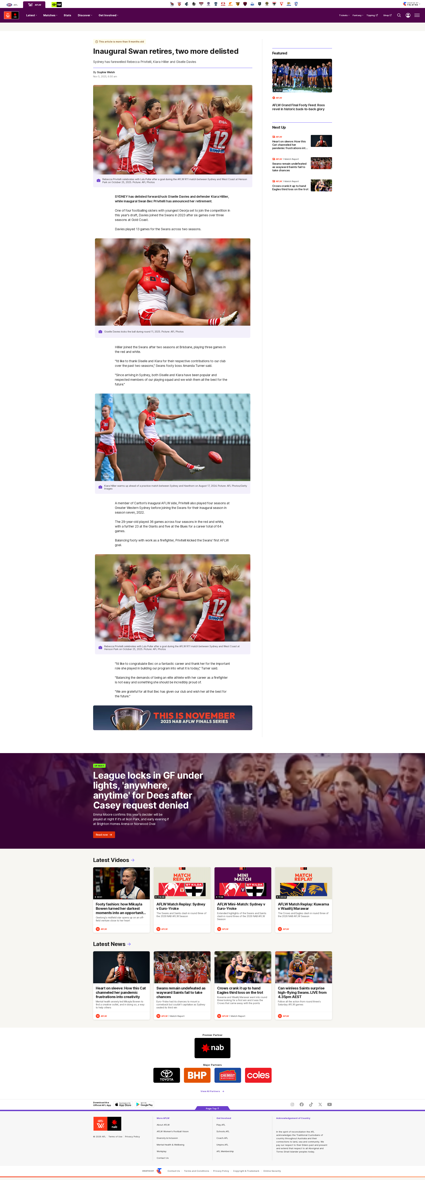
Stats (67, 15)
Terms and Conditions (196, 1171)
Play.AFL (220, 1124)
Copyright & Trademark (246, 1171)
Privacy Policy (132, 1136)
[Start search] (399, 15)
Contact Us (163, 1158)
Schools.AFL (222, 1131)
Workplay (161, 1151)
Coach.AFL (222, 1138)
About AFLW (163, 1124)
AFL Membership (225, 1151)
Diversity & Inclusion (167, 1138)
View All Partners (210, 1091)
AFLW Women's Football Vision (173, 1131)
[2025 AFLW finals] (172, 717)
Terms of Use (115, 1136)
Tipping (370, 15)
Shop (386, 15)
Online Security (272, 1171)
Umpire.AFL (222, 1144)
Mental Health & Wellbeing (170, 1144)
